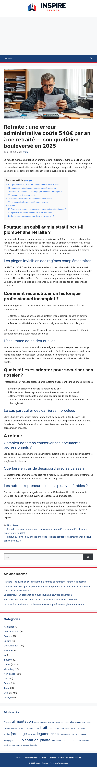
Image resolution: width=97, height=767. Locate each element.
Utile (6, 692)
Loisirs (7, 664)
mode (77, 734)
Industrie (8, 660)
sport (6, 745)
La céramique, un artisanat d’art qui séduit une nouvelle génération (38, 595)
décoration (22, 728)
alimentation (22, 721)
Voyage (8, 697)
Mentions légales (32, 758)
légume (43, 734)
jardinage (19, 734)
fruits (50, 728)
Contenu (8, 636)
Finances (8, 650)
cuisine (14, 728)
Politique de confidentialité (69, 758)
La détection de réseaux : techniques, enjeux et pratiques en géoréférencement (44, 604)
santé (79, 741)
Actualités (9, 627)
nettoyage (8, 741)
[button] (91, 58)
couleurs (7, 728)
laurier (33, 734)
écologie (33, 745)
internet (76, 728)
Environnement (11, 645)
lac (29, 734)
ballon (58, 722)
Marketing (9, 669)
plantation (30, 740)
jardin (7, 734)
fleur (37, 728)
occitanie (17, 741)
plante (45, 740)
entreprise (30, 728)
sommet (85, 741)
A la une (7, 722)
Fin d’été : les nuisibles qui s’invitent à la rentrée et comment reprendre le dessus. (45, 582)
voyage (26, 745)
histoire (56, 728)
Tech (6, 688)
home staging (65, 728)
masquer (28, 180)
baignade (51, 722)
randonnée (56, 741)
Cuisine (7, 641)
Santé (7, 683)
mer (72, 734)
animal (36, 722)
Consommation (11, 631)
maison (55, 734)
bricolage (65, 722)
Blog (44, 758)
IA (5, 655)
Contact (52, 758)
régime (64, 741)
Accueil (19, 758)
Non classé (13, 525)
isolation (83, 728)
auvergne (44, 722)
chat (83, 722)
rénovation (71, 741)
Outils (7, 678)
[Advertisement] (48, 36)
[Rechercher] (88, 557)
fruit (43, 727)
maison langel (65, 734)
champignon (75, 722)
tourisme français (15, 745)
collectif (89, 722)
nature (83, 734)
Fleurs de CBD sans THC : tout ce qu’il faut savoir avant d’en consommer (40, 599)
